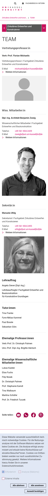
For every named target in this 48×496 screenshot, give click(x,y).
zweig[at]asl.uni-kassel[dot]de (28, 134)
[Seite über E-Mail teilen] (18, 416)
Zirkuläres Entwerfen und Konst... (14, 18)
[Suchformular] (15, 3)
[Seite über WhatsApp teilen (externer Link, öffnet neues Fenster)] (26, 416)
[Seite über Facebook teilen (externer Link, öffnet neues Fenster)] (33, 416)
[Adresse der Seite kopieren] (41, 416)
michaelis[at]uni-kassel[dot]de (29, 68)
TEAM (32, 18)
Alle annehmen (37, 485)
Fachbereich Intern (35, 3)
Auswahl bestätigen (35, 491)
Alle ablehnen (18, 485)
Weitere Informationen (15, 72)
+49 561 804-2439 (23, 131)
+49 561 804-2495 (23, 226)
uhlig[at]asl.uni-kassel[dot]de (28, 229)
